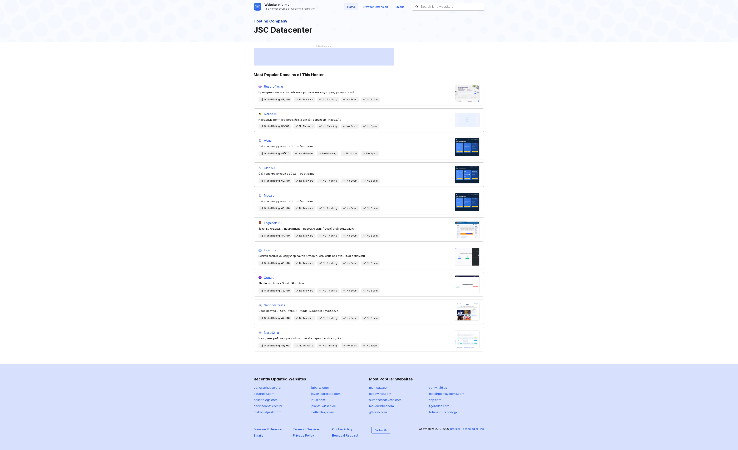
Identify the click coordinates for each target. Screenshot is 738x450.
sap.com (435, 400)
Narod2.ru (271, 333)
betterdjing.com (322, 412)
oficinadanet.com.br (268, 406)
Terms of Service (306, 429)
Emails (400, 6)
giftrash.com (378, 412)
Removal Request (345, 435)
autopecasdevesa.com (385, 400)
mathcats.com (379, 387)
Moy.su (269, 195)
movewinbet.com (381, 406)
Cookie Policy (342, 429)
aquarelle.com (264, 394)
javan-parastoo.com (326, 394)
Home (351, 6)
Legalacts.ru (273, 223)
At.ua (268, 140)
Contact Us (381, 430)
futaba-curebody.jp (443, 412)
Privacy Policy (303, 435)
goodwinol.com (380, 394)
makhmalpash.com (267, 412)
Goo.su (269, 278)
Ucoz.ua (270, 250)
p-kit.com (318, 400)
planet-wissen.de (323, 406)
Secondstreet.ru (275, 305)
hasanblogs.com (266, 400)
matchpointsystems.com (446, 394)
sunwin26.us (438, 387)
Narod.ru (270, 114)
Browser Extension (375, 6)
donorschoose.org (267, 387)
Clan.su (269, 168)
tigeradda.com (439, 406)
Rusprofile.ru (273, 86)
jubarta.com (320, 387)
